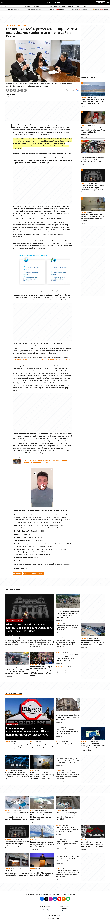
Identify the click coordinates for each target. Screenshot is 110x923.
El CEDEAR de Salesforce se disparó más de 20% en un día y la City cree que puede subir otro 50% (17, 775)
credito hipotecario (38, 573)
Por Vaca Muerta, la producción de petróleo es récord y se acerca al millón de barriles (42, 844)
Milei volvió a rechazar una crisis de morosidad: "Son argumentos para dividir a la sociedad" (42, 873)
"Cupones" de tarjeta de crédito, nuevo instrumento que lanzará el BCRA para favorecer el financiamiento (93, 747)
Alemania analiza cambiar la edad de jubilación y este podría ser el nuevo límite (67, 628)
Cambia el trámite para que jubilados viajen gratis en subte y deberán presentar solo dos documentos (66, 643)
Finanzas (50, 6)
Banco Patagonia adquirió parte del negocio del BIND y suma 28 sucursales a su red (67, 717)
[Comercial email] (62, 911)
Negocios (70, 6)
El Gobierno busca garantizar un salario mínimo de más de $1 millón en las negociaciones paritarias (67, 760)
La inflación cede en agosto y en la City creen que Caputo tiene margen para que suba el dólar (92, 844)
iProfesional (9, 25)
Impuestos (57, 6)
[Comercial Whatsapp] (66, 911)
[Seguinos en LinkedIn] (55, 899)
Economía (36, 6)
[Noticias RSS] (64, 899)
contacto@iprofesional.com (55, 918)
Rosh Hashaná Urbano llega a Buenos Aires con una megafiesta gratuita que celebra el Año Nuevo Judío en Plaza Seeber (42, 671)
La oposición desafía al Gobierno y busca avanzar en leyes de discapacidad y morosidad (16, 746)
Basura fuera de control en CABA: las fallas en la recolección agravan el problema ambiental (17, 671)
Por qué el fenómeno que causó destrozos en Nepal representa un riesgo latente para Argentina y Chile (67, 614)
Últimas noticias (28, 6)
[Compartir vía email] (25, 90)
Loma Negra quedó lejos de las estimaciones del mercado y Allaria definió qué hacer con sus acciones (27, 731)
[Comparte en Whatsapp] (14, 90)
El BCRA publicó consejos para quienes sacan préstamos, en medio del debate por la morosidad (66, 816)
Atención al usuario (45, 906)
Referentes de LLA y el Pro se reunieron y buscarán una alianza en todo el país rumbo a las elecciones (68, 746)
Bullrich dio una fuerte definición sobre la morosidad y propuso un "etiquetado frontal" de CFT (67, 829)
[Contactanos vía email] (43, 910)
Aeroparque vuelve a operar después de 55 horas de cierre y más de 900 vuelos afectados (92, 642)
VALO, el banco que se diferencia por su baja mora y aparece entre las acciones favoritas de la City (17, 873)
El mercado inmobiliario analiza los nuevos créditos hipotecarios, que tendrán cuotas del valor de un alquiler (17, 816)
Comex (84, 6)
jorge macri (26, 573)
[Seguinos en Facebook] (42, 899)
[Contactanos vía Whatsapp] (48, 910)
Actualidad (17, 25)
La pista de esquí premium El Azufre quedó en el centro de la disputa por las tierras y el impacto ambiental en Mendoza (67, 657)
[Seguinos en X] (46, 899)
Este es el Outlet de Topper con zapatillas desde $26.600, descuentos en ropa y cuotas (92, 159)
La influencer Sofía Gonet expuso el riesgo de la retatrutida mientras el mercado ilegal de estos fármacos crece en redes (42, 643)
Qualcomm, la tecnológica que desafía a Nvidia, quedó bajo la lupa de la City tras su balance (42, 746)
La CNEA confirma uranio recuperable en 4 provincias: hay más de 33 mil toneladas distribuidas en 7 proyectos (42, 775)
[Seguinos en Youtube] (59, 899)
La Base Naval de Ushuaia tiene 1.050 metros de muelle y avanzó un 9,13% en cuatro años (93, 101)
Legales (64, 6)
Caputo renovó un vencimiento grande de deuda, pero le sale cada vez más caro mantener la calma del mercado (67, 776)
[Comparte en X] (11, 90)
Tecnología (78, 6)
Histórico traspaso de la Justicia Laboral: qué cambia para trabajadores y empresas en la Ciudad (93, 189)
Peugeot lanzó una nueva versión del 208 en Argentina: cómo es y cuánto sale (67, 844)
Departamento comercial (64, 907)
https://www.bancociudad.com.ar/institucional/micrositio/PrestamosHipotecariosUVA (41, 360)
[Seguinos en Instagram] (51, 899)
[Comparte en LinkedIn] (18, 90)
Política (43, 6)
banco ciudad (17, 573)
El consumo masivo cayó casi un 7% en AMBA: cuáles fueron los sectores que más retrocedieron (17, 642)
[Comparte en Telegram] (21, 90)
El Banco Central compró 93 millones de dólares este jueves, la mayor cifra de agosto (67, 731)
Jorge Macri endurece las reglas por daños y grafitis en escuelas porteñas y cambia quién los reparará (92, 217)
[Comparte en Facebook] (7, 90)
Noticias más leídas (13, 693)
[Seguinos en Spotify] (68, 899)
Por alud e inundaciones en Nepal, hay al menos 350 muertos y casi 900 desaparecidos (67, 671)
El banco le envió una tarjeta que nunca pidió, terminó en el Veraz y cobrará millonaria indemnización (93, 131)
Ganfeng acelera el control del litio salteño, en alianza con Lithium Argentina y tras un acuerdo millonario (41, 816)
